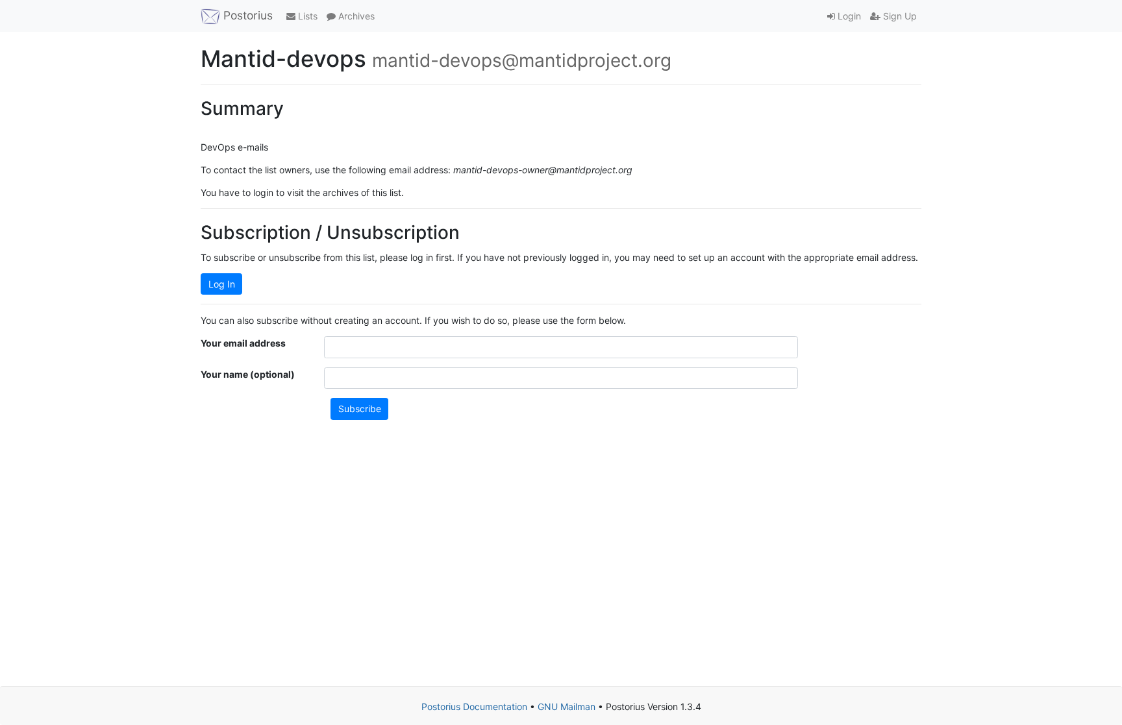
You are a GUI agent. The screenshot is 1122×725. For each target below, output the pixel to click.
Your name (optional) (248, 374)
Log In (221, 283)
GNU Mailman (566, 706)
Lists (306, 15)
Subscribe (359, 408)
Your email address (243, 343)
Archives (355, 15)
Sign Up (898, 15)
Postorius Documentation (474, 706)
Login (848, 15)
